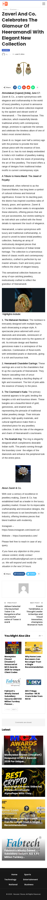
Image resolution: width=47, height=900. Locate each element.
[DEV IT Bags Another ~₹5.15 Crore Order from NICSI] (34, 682)
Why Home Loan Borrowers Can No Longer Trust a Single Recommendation (22, 822)
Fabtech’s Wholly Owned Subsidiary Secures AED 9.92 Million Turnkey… (21, 854)
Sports (27, 874)
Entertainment (30, 879)
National (13, 884)
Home (14, 874)
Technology (10, 879)
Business (6, 50)
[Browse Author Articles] (23, 588)
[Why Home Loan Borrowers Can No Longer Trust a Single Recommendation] (34, 648)
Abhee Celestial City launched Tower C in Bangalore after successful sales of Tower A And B (12, 614)
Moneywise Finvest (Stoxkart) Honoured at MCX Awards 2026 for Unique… (23, 758)
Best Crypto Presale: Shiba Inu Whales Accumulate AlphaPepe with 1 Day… (23, 790)
